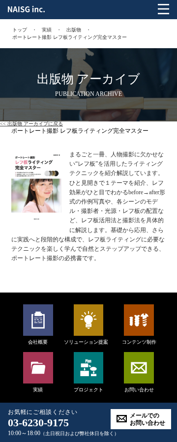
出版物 (73, 29)
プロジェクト (88, 389)
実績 (47, 29)
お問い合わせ (139, 389)
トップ (19, 29)
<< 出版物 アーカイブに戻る (31, 123)
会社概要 (38, 342)
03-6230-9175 (38, 422)
